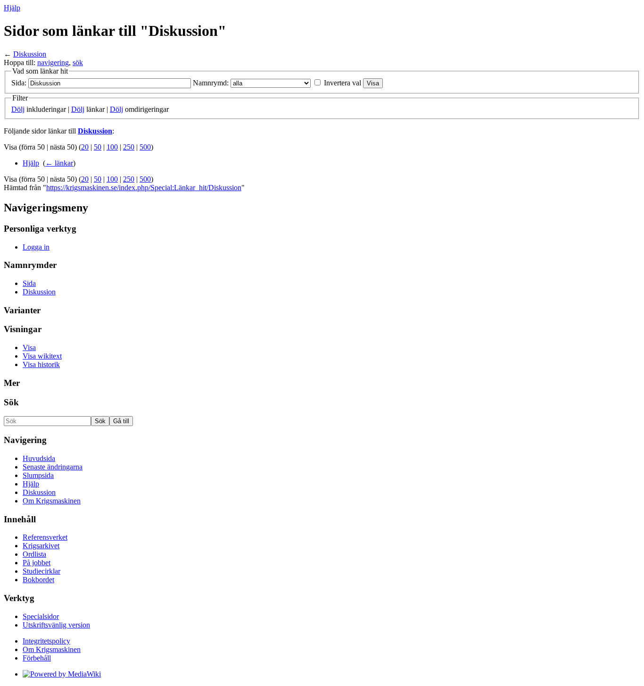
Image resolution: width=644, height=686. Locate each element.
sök (78, 63)
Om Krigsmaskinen (52, 501)
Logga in (36, 247)
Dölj (18, 109)
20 (85, 147)
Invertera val (342, 83)
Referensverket (45, 537)
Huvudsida (39, 458)
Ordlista (34, 554)
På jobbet (36, 563)
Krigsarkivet (41, 546)
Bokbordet (38, 580)
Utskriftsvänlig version (56, 625)
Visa (29, 347)
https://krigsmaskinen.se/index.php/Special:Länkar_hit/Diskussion (143, 188)
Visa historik (41, 364)
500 (145, 147)
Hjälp (12, 8)
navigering (53, 63)
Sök (11, 402)
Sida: (18, 83)
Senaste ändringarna (53, 467)
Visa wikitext (42, 356)
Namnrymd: (211, 83)
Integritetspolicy (46, 641)
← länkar (59, 163)
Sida (29, 283)
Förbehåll (37, 658)
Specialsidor (41, 616)
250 (128, 147)
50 (97, 147)
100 (112, 147)
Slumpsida (38, 475)
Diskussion (29, 54)
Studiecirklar (41, 571)
